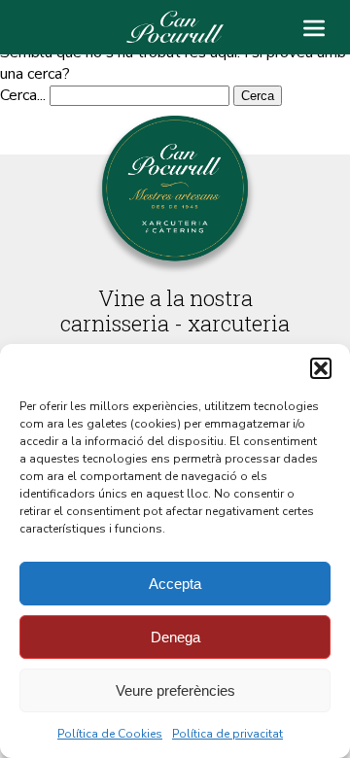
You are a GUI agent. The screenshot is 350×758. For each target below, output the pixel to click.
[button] (321, 368)
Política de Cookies (109, 733)
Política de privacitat (227, 733)
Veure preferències (175, 690)
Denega (175, 637)
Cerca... (23, 95)
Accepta (175, 583)
